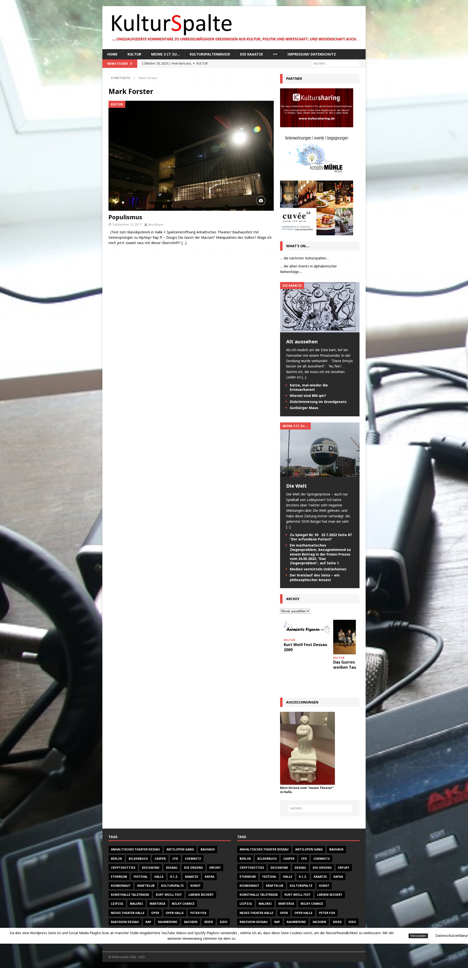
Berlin (116, 859)
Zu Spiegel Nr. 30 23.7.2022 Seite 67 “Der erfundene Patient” (321, 536)
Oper (155, 913)
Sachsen (190, 922)
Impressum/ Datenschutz (311, 54)
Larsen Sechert (201, 895)
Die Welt (296, 486)
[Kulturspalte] (234, 46)
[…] (184, 242)
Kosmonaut (121, 886)
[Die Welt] (320, 474)
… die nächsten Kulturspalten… (304, 258)
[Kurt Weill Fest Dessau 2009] (307, 628)
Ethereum (119, 877)
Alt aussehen (302, 341)
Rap (148, 922)
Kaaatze (191, 877)
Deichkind (150, 868)
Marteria (157, 904)
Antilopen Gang (180, 849)
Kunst (195, 886)
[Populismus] (191, 156)
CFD (175, 859)
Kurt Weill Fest (169, 895)
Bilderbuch (138, 859)
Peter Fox (198, 913)
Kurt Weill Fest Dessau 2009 (305, 647)
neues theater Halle (128, 913)
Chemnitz (193, 859)
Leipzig (117, 904)
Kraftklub (146, 886)
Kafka (209, 877)
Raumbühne (167, 922)
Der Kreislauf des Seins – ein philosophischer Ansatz (315, 577)
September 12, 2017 (126, 224)
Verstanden (418, 936)
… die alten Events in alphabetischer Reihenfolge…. (308, 269)
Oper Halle (175, 913)
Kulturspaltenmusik (210, 54)
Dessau (171, 868)
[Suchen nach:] (335, 63)
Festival (141, 877)
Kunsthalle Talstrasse (130, 895)
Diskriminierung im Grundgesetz (318, 401)
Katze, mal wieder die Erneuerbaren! (309, 387)
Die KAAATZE (251, 54)
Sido (223, 922)
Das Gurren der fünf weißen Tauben (352, 664)
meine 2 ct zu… (165, 54)
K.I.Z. (174, 877)
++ (275, 54)
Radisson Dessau (125, 922)
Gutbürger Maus (304, 407)
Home (112, 54)
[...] (304, 377)
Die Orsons (193, 868)
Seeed (208, 922)
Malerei (136, 904)
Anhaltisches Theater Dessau (135, 849)
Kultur (134, 54)
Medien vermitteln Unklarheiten (318, 569)
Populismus (125, 217)
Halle (159, 877)
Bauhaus (208, 849)
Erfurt (215, 868)
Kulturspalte (172, 886)
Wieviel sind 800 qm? (308, 395)
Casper (160, 859)
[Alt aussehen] (320, 329)
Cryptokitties (123, 868)
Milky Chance (183, 904)
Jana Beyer (156, 224)
